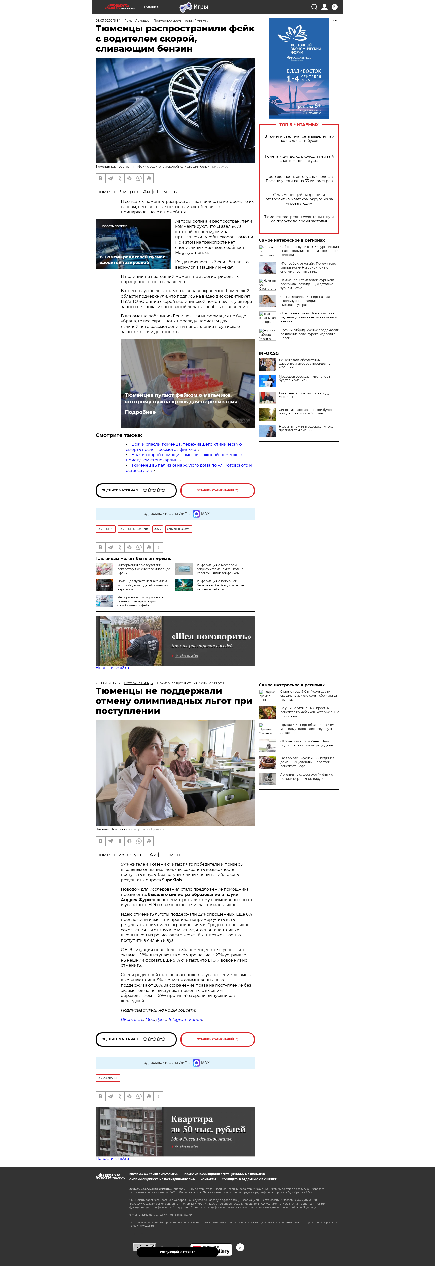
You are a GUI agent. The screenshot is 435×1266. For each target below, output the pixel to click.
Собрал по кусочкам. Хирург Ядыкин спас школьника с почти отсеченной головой (309, 251)
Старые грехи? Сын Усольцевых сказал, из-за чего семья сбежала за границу (308, 695)
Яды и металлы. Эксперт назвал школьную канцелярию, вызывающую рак (305, 301)
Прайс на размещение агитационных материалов (224, 1174)
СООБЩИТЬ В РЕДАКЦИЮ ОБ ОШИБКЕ (249, 1179)
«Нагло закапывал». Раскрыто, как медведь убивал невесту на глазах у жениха (308, 317)
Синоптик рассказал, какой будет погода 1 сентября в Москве (305, 411)
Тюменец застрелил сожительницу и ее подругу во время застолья (299, 219)
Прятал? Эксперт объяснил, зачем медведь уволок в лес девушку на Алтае (307, 729)
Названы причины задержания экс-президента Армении (307, 428)
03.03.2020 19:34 (108, 20)
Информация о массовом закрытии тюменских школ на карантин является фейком (220, 569)
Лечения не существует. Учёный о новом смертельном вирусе (306, 777)
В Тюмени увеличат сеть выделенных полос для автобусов (299, 138)
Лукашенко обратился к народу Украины (304, 395)
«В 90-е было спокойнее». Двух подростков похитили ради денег (307, 743)
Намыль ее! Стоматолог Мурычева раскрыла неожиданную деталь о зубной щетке (307, 284)
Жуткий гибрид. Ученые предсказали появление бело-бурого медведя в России (309, 334)
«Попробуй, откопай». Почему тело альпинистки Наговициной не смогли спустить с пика (308, 267)
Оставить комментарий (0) (217, 490)
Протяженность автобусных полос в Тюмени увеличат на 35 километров (299, 179)
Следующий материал (177, 1252)
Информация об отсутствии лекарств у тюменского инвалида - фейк (143, 569)
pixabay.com (222, 166)
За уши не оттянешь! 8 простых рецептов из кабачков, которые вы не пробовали (309, 712)
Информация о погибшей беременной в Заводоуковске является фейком (220, 585)
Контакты (208, 1179)
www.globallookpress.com (148, 829)
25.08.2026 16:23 (108, 683)
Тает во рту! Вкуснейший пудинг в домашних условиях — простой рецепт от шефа (307, 762)
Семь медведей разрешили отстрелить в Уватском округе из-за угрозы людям (299, 199)
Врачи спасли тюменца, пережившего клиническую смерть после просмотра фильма (184, 447)
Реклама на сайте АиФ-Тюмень (153, 1174)
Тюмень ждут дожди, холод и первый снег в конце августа (299, 158)
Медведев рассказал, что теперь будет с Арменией (304, 378)
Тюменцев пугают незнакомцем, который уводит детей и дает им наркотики (142, 585)
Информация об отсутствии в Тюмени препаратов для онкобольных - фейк (140, 601)
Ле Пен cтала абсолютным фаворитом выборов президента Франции (304, 363)
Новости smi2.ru (112, 667)
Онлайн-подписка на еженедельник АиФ (162, 1179)
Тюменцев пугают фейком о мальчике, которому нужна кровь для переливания (181, 398)
